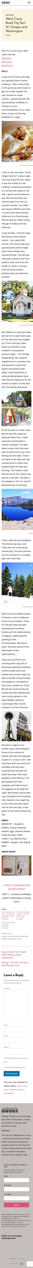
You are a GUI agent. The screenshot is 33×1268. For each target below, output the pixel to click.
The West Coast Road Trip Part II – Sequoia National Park (23, 914)
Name (6, 1025)
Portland (4, 939)
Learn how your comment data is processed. (15, 1089)
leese (9, 35)
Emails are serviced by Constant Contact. (15, 1226)
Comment (7, 988)
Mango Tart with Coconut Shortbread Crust (15, 964)
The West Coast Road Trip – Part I (8, 923)
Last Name (7, 1194)
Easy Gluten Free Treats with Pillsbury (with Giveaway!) (14, 954)
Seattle (19, 939)
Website (6, 1047)
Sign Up (16, 1205)
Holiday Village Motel (21, 936)
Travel (10, 933)
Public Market (12, 939)
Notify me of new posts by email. (15, 1067)
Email (6, 1036)
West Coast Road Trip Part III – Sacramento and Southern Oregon (8, 914)
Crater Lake (10, 936)
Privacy (13, 1126)
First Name (7, 1185)
